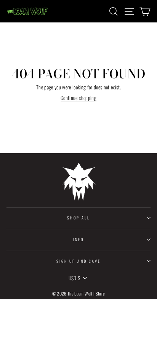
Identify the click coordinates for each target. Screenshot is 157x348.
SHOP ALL (78, 218)
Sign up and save (78, 261)
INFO (78, 239)
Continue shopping (78, 98)
